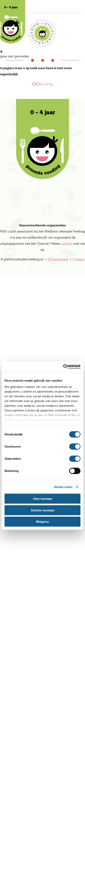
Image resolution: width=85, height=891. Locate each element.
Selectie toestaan (42, 510)
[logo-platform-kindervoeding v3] (42, 102)
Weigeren (42, 521)
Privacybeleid (58, 259)
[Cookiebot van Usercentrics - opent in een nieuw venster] (63, 366)
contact (67, 243)
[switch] (74, 446)
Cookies (78, 259)
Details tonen (63, 486)
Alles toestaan (42, 498)
